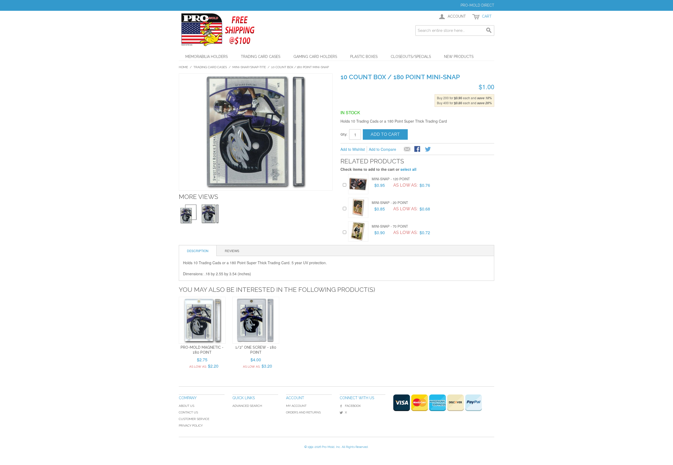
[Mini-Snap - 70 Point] (358, 231)
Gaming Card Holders (315, 56)
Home (183, 67)
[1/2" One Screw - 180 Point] (255, 320)
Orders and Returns (303, 412)
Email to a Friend (407, 149)
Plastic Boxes (364, 56)
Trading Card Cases (260, 56)
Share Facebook (417, 149)
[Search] (489, 30)
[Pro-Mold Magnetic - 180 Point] (202, 320)
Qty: (343, 134)
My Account (296, 406)
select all (408, 169)
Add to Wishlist (352, 149)
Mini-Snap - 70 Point (390, 226)
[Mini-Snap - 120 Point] (358, 184)
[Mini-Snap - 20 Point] (358, 208)
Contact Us (188, 412)
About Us (186, 406)
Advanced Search (247, 406)
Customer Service (194, 419)
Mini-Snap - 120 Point (391, 178)
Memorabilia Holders (206, 56)
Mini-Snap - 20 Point (390, 202)
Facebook (353, 406)
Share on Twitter (428, 149)
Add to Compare (382, 149)
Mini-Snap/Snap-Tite (249, 67)
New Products (458, 56)
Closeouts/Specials (411, 56)
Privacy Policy (191, 425)
